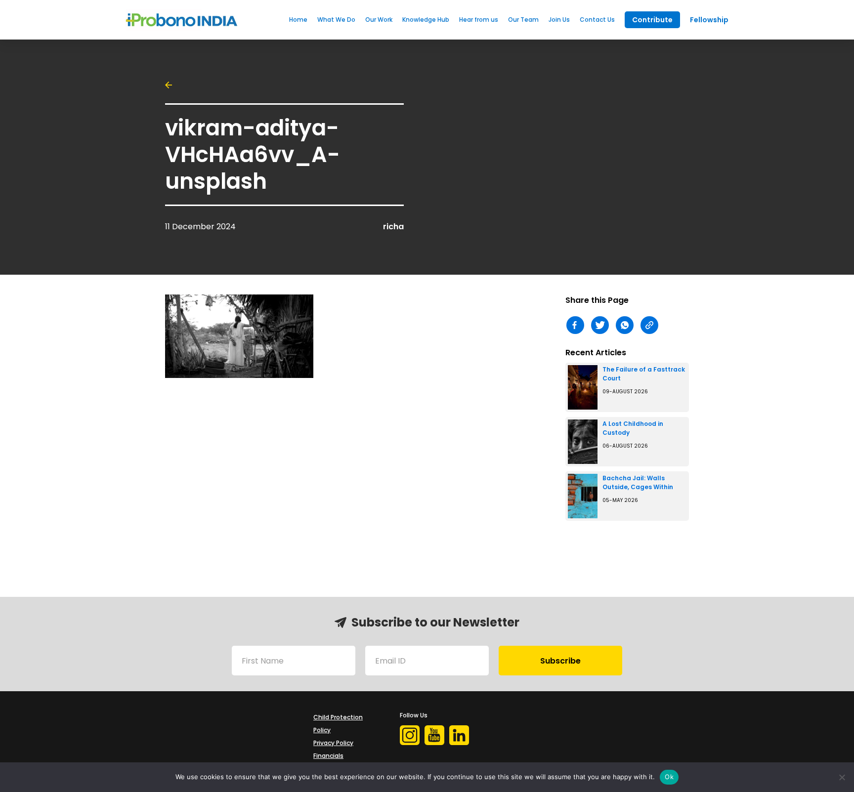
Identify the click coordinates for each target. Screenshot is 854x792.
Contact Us (597, 19)
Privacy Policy (333, 743)
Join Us (559, 19)
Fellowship (709, 20)
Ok (669, 777)
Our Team (523, 19)
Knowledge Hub (425, 19)
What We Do (336, 19)
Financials (328, 755)
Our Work (378, 19)
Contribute (652, 20)
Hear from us (478, 19)
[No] (842, 777)
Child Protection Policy (338, 723)
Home (298, 19)
